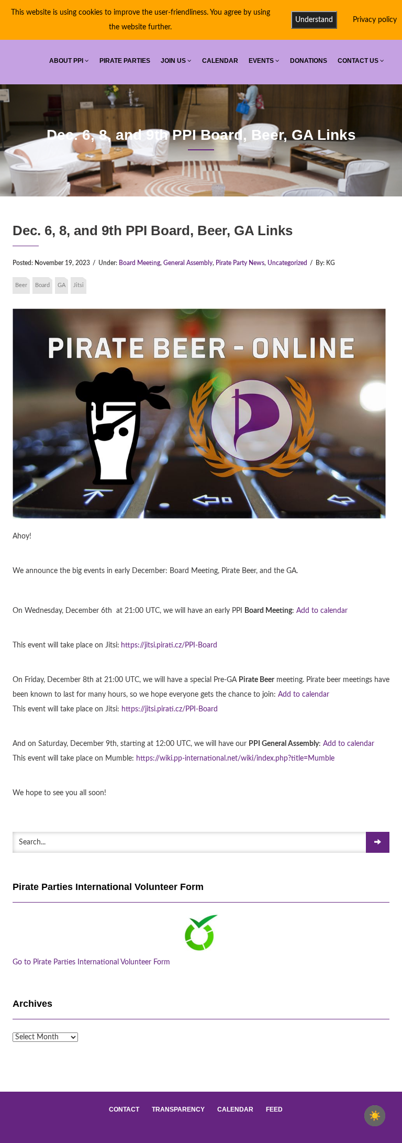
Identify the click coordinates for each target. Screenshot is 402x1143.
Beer (21, 285)
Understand (314, 20)
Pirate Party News (240, 263)
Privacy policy (375, 20)
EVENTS (262, 60)
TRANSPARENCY (178, 1109)
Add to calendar (322, 610)
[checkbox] (374, 1115)
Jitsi (78, 285)
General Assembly (188, 263)
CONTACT (124, 1109)
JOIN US (174, 60)
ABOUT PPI (67, 60)
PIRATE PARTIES (124, 60)
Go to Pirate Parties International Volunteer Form (91, 962)
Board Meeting (139, 263)
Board (42, 285)
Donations (308, 60)
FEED (274, 1109)
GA (61, 285)
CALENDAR (220, 60)
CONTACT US (359, 60)
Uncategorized (287, 263)
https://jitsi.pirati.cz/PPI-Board (169, 645)
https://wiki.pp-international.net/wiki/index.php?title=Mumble (235, 758)
